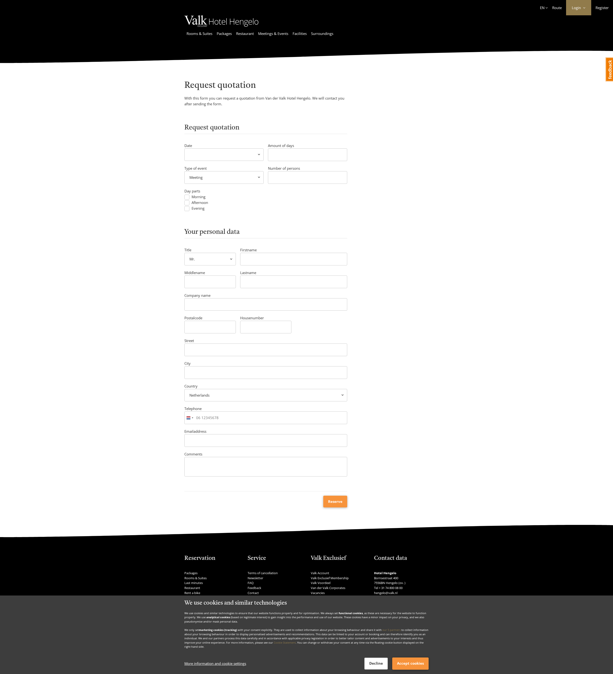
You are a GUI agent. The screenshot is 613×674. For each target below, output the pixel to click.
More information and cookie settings (215, 663)
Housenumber (252, 317)
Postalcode (193, 317)
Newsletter (255, 578)
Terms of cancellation (263, 573)
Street (189, 340)
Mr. (192, 259)
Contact (253, 593)
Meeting (196, 177)
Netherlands (199, 395)
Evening (198, 208)
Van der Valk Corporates (328, 588)
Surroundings (322, 33)
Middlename (194, 272)
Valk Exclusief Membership (330, 578)
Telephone (193, 408)
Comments (193, 454)
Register (602, 7)
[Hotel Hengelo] (221, 27)
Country (191, 386)
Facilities (300, 33)
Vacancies (318, 593)
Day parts (192, 191)
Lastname (248, 272)
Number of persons (284, 168)
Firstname (248, 249)
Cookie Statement (285, 642)
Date (188, 145)
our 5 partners (391, 630)
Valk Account (320, 573)
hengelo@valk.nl (385, 593)
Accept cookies (410, 663)
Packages (224, 33)
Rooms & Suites (199, 33)
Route (557, 7)
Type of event (195, 168)
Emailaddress (195, 431)
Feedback (254, 588)
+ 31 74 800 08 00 (391, 588)
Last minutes (193, 583)
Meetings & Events (273, 33)
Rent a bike (192, 593)
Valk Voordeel (320, 583)
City (187, 363)
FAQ (251, 583)
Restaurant (245, 33)
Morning (198, 197)
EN (542, 7)
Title (187, 249)
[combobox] (190, 418)
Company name (197, 295)
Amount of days (281, 145)
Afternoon (200, 202)
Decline (376, 663)
